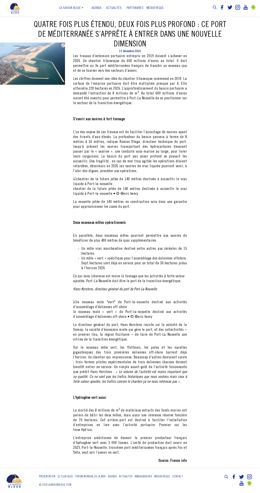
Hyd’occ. (87, 430)
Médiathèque (155, 8)
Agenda (96, 8)
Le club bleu (65, 476)
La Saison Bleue (70, 8)
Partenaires (135, 8)
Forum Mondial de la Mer (90, 476)
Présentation (47, 476)
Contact (177, 476)
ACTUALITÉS (113, 8)
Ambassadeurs (143, 476)
